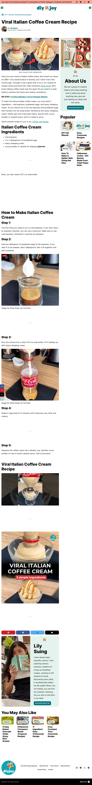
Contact (50, 769)
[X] (85, 2)
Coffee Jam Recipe (40, 122)
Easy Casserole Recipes (82, 135)
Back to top (83, 781)
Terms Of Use (54, 766)
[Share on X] (2, 394)
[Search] (90, 8)
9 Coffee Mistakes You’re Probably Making (29, 97)
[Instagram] (77, 2)
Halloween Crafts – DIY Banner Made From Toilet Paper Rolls (82, 159)
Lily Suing (14, 28)
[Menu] (2, 8)
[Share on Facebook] (2, 386)
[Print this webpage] (2, 399)
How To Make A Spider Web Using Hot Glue (67, 158)
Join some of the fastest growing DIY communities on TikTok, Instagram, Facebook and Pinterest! (36, 2)
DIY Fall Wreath (65, 134)
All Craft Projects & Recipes (23, 14)
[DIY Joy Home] (47, 8)
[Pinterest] (89, 2)
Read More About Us (75, 107)
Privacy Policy (41, 769)
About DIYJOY (43, 766)
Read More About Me (42, 703)
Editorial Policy (65, 766)
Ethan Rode (46, 86)
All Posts (11, 14)
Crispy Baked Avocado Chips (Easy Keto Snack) (7, 734)
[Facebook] (81, 2)
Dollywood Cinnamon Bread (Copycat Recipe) (23, 731)
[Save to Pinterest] (2, 390)
